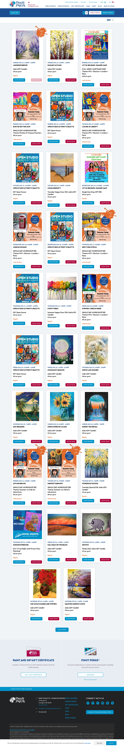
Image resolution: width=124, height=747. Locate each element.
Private (108, 13)
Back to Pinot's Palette (72, 2)
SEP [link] (109, 20)
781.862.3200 (42, 712)
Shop (94, 6)
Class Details (19, 80)
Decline (99, 743)
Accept (111, 743)
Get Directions (43, 705)
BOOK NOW (71, 80)
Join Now (90, 675)
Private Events (63, 6)
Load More (62, 630)
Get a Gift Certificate (33, 675)
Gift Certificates (77, 6)
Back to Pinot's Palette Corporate (22, 689)
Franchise (83, 2)
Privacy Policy (23, 730)
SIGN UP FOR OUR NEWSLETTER (99, 712)
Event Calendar (71, 698)
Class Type (14, 13)
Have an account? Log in (90, 679)
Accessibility (31, 730)
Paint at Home (109, 6)
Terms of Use (14, 730)
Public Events (50, 6)
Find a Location (93, 2)
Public (95, 13)
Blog (100, 6)
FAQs (88, 6)
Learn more (87, 743)
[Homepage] (23, 700)
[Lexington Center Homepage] (18, 4)
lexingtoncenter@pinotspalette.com (50, 708)
